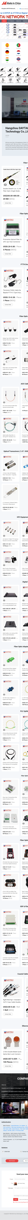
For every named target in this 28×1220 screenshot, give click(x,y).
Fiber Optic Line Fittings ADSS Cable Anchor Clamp (10, 368)
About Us (18, 21)
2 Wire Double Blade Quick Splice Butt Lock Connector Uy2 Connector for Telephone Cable (12, 1053)
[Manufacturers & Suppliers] (11, 3)
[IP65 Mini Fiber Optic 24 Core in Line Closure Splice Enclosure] (10, 852)
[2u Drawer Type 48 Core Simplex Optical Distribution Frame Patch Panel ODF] (10, 948)
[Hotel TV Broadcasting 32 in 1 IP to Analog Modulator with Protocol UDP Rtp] (10, 594)
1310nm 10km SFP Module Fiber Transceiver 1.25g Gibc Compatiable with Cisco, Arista (10, 474)
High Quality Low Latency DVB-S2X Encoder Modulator (10, 634)
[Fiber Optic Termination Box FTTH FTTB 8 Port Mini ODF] (10, 918)
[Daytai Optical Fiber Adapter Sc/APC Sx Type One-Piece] (10, 658)
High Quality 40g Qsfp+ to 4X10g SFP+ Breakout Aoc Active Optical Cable (9, 436)
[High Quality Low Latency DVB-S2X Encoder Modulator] (10, 623)
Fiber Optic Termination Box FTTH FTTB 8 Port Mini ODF (9, 929)
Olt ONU (9, 1130)
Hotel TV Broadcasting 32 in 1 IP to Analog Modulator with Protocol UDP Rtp (10, 604)
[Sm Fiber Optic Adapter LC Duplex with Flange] (10, 688)
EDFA (13, 1130)
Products (12, 21)
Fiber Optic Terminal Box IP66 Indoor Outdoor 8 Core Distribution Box (10, 798)
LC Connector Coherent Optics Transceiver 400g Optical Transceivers (10, 503)
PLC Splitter (22, 1125)
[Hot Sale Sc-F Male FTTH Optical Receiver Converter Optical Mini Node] (10, 529)
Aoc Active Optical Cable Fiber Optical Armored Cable (10, 406)
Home (4, 21)
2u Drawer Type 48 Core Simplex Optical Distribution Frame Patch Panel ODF (10, 958)
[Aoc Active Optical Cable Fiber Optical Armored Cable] (10, 396)
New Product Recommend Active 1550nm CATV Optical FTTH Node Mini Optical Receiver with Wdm (9, 569)
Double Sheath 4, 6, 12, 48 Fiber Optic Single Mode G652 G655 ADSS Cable (12, 190)
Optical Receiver (15, 1125)
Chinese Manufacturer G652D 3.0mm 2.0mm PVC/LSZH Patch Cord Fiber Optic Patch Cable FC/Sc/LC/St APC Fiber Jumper (10, 734)
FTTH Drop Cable (19, 1130)
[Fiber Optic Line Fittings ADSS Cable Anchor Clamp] (10, 358)
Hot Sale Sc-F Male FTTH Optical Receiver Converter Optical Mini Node (10, 539)
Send (15, 1199)
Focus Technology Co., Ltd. (19, 1213)
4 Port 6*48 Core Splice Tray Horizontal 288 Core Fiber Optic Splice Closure (10, 892)
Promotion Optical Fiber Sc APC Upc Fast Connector (12, 240)
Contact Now (8, 203)
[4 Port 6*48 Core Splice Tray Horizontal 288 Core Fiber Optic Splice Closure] (10, 881)
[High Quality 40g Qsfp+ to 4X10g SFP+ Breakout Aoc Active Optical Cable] (10, 425)
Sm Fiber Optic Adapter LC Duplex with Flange (9, 698)
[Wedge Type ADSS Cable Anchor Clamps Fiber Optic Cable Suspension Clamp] (10, 328)
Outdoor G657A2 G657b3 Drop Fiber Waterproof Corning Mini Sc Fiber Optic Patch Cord (10, 763)
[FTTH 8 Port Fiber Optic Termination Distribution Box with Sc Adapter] (10, 817)
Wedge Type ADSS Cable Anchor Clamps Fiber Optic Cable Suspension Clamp (10, 339)
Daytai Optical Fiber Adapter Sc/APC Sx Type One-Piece (9, 669)
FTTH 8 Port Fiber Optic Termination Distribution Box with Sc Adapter (9, 827)
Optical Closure (15, 1129)
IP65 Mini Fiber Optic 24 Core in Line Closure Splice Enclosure (10, 862)
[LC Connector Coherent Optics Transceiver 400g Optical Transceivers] (10, 492)
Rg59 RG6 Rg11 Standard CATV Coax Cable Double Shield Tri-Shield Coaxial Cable (11, 1001)
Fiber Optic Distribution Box (17, 1127)
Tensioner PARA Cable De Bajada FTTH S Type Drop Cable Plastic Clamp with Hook (12, 291)
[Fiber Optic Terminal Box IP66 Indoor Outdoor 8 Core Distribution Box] (10, 787)
